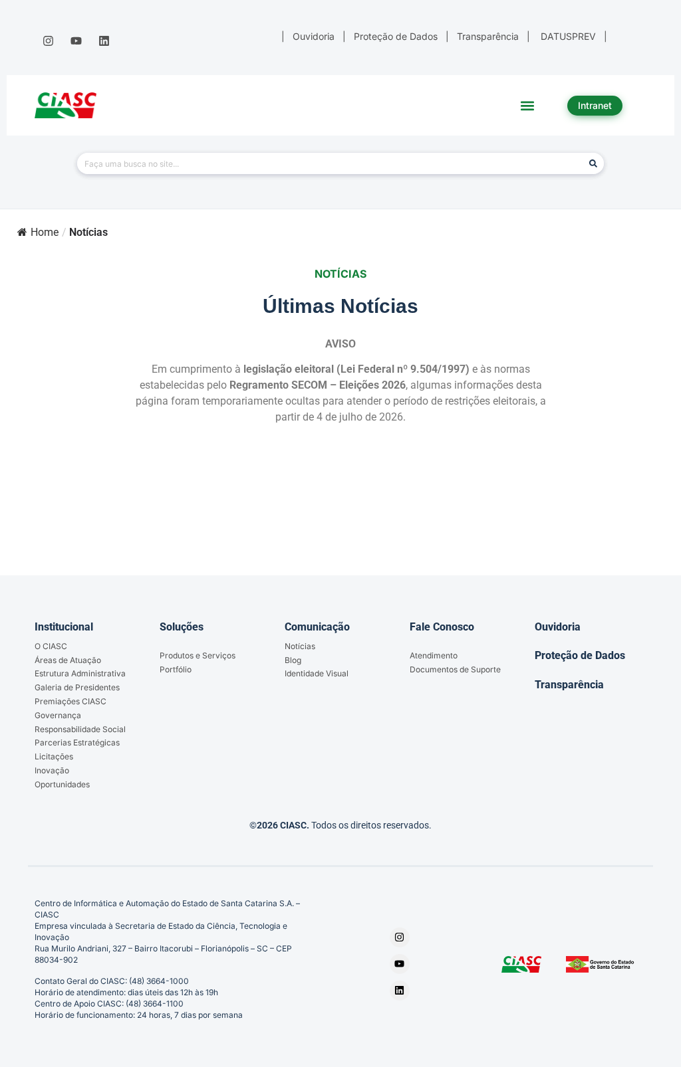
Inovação (52, 770)
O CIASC (51, 646)
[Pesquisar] (593, 163)
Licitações (54, 756)
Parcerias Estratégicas (77, 742)
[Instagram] (48, 41)
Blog (293, 660)
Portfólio (176, 669)
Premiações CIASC (70, 701)
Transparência (569, 684)
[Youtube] (75, 41)
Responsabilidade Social (80, 729)
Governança (58, 715)
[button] (528, 105)
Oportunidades (62, 784)
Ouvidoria (558, 627)
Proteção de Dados (580, 655)
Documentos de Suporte (455, 669)
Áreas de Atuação (68, 660)
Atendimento (434, 655)
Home (45, 232)
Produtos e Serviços (197, 655)
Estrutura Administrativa (80, 673)
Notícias (300, 646)
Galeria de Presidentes (77, 687)
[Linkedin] (104, 41)
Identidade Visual (316, 673)
